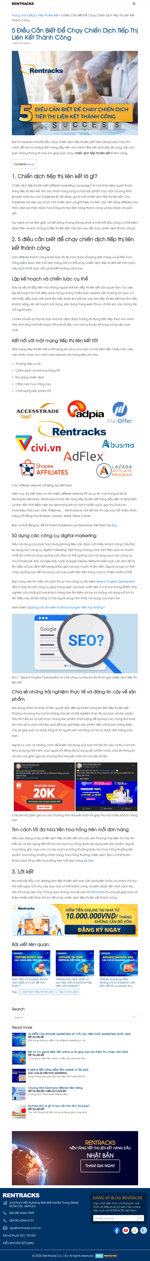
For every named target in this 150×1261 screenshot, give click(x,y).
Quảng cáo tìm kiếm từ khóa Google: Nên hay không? (66, 607)
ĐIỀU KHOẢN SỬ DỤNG (18, 1243)
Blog (32, 15)
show (31, 164)
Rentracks (98, 892)
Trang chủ (19, 15)
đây (114, 525)
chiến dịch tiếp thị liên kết (37, 991)
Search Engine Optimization (115, 581)
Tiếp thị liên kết (48, 15)
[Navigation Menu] (134, 4)
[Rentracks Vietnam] (23, 3)
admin (26, 43)
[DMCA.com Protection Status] (106, 1255)
